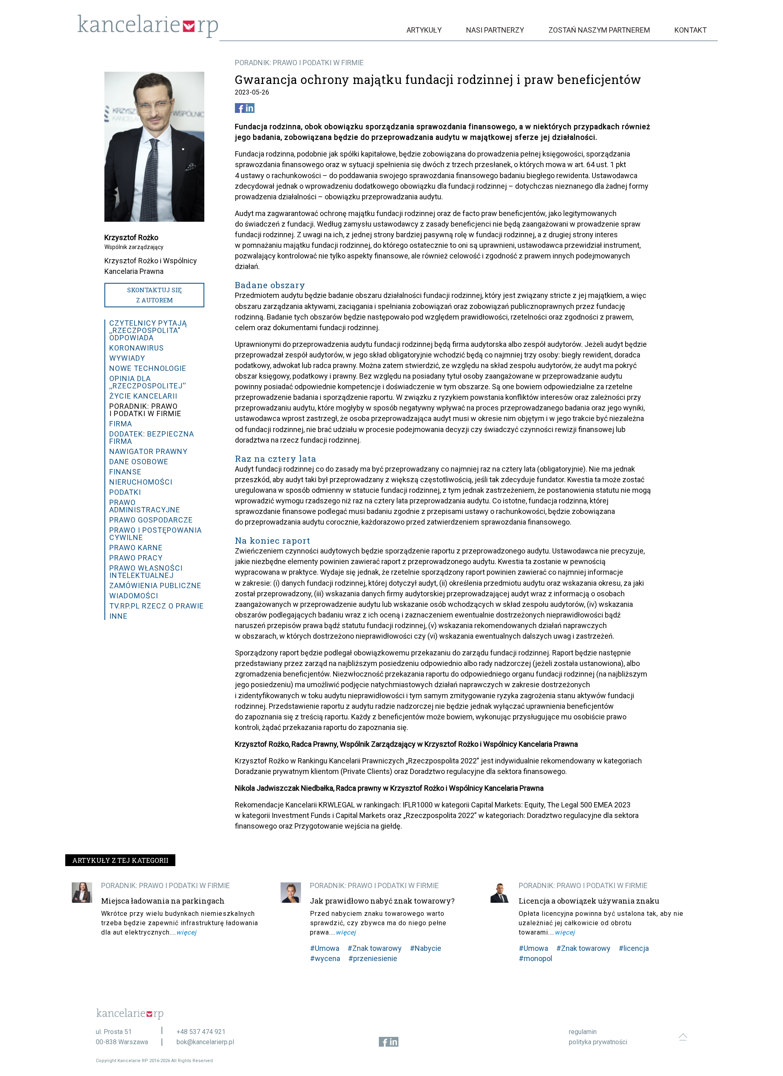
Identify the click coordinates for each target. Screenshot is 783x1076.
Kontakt (691, 30)
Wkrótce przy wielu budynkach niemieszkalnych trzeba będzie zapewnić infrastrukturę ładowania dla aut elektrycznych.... (179, 923)
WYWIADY (127, 358)
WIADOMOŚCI (133, 595)
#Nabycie (425, 948)
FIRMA (120, 423)
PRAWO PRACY (136, 557)
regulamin (583, 1032)
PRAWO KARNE (136, 547)
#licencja (634, 948)
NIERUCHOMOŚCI (141, 482)
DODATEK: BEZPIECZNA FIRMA (151, 437)
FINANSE (125, 471)
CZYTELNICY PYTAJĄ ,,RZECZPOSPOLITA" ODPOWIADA (148, 330)
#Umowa (324, 948)
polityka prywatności (598, 1042)
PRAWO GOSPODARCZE (151, 520)
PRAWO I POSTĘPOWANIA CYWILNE (155, 534)
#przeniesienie (372, 958)
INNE (118, 616)
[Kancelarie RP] (147, 36)
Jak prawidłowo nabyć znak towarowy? (382, 901)
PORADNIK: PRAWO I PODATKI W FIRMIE (299, 62)
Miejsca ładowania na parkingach (163, 901)
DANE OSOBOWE (138, 461)
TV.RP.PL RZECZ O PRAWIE (156, 606)
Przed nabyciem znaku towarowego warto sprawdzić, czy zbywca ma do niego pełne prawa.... (378, 923)
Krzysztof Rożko (131, 237)
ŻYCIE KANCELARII (143, 396)
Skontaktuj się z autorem (154, 295)
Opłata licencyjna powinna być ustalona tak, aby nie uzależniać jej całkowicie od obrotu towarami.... (601, 923)
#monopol (535, 958)
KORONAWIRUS (136, 348)
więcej (186, 932)
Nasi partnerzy (495, 30)
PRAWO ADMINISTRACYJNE (144, 506)
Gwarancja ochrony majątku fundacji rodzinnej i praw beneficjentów (438, 79)
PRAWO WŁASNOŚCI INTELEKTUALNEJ (146, 572)
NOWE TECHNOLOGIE (147, 368)
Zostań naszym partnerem (599, 30)
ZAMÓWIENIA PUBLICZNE (155, 585)
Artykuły (424, 30)
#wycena (325, 958)
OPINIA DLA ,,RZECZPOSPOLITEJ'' (147, 382)
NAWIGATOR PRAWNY (148, 451)
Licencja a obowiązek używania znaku (589, 901)
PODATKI (125, 492)
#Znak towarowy (374, 948)
